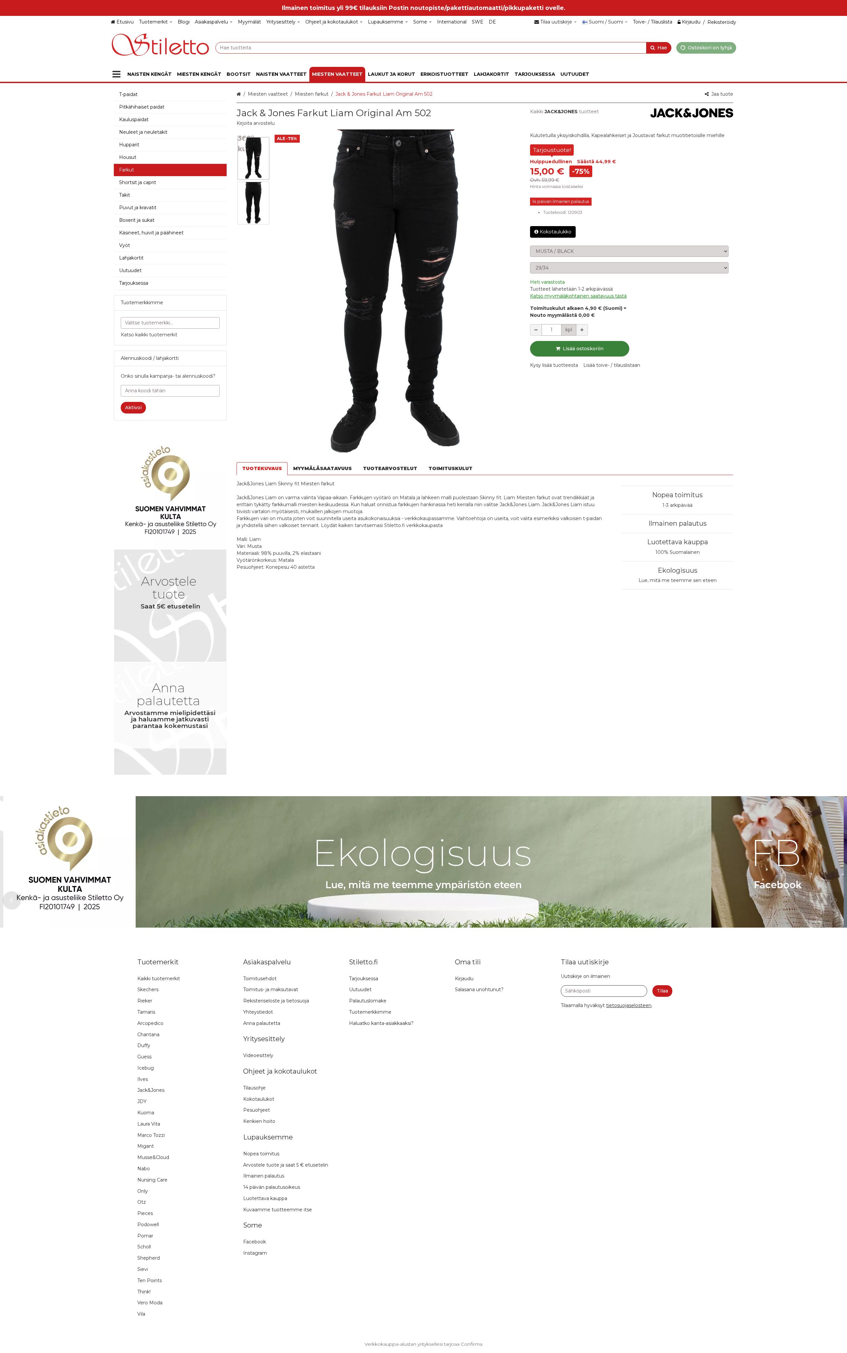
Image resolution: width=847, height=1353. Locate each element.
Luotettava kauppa (677, 542)
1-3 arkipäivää (677, 505)
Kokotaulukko (555, 232)
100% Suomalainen (677, 552)
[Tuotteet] (116, 74)
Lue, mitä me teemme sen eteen (678, 580)
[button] (256, 123)
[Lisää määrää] (582, 330)
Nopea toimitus (677, 495)
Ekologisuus (677, 570)
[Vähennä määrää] (536, 330)
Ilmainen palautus (677, 523)
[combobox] (443, 47)
